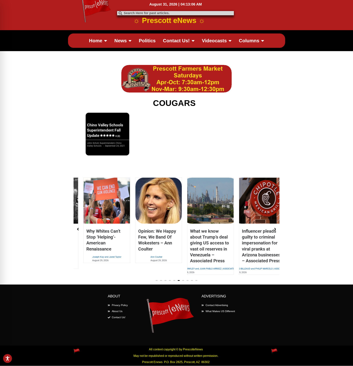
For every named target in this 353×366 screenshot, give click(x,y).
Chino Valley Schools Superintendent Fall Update (105, 130)
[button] (157, 280)
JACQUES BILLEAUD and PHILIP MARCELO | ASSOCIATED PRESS (254, 268)
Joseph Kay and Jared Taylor (98, 257)
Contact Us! (176, 40)
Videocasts (214, 40)
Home (95, 40)
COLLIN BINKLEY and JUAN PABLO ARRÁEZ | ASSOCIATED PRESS (202, 268)
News (120, 40)
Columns (249, 40)
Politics (147, 40)
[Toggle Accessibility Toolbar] (7, 358)
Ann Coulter (148, 257)
